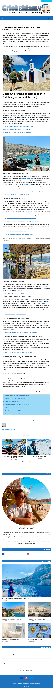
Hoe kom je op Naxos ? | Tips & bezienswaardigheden (13, 652)
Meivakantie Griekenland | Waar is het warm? (11, 617)
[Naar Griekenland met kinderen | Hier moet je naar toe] (26, 579)
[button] (4, 450)
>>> (18, 126)
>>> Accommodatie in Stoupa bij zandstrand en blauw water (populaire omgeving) (23, 191)
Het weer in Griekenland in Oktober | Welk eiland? (12, 649)
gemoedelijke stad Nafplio (27, 178)
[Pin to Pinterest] (32, 420)
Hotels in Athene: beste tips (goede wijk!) (10, 638)
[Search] (50, 18)
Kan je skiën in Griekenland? (14, 456)
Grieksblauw (8, 29)
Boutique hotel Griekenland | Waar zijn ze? (37, 617)
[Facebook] (21, 676)
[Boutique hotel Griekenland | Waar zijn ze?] (39, 608)
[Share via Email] (33, 420)
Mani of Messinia (28, 184)
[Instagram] (46, 18)
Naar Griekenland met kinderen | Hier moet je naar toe (15, 597)
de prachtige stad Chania (32, 211)
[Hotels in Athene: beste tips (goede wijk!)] (13, 629)
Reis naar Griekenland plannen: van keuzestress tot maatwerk (14, 658)
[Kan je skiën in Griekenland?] (14, 447)
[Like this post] (29, 420)
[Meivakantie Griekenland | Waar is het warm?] (13, 608)
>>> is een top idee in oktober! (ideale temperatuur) (19, 414)
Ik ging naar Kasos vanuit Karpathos (9, 661)
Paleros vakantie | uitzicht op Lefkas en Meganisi (39, 456)
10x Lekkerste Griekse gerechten (35, 638)
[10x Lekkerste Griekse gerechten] (39, 629)
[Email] (48, 18)
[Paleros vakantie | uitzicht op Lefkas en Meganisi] (39, 447)
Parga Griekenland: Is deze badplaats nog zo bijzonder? (13, 655)
